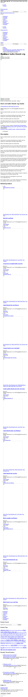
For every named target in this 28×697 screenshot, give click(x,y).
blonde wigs (12, 633)
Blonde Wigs (17, 125)
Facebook (3, 129)
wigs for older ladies (20, 645)
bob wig (2, 635)
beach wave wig (12, 630)
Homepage (5, 16)
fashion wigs (13, 638)
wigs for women (15, 647)
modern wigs (8, 643)
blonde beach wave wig (20, 632)
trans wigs (9, 645)
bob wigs (6, 635)
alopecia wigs (5, 630)
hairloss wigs (20, 638)
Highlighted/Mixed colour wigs (9, 126)
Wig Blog (5, 24)
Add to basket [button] (6, 224)
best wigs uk (12, 632)
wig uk (5, 649)
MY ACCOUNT (4, 12)
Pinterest (18, 129)
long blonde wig (8, 641)
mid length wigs (18, 641)
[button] (2, 10)
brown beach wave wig (12, 635)
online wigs (19, 643)
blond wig (25, 633)
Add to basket (3, 127)
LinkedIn (10, 129)
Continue (8, 693)
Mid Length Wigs (15, 214)
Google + (14, 129)
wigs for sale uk (8, 647)
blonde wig (6, 633)
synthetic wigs (4, 645)
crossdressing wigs (5, 638)
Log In (4, 4)
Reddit (24, 129)
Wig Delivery (6, 23)
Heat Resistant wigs (7, 214)
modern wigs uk (13, 643)
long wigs (13, 641)
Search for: (3, 624)
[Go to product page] (15, 655)
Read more (5, 311)
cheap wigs (20, 636)
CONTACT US (11, 12)
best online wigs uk (19, 630)
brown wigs (18, 635)
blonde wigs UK (19, 633)
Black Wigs (5, 514)
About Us (5, 18)
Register (5, 5)
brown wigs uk (24, 635)
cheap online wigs (12, 636)
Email (21, 129)
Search (19, 624)
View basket (3, 693)
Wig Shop (5, 17)
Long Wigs (18, 126)
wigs (15, 645)
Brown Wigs (5, 260)
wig (12, 645)
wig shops (21, 647)
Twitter (6, 129)
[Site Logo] (4, 9)
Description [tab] (5, 131)
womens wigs (11, 649)
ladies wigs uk (19, 640)
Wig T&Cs (5, 21)
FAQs (4, 19)
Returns (4, 22)
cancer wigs (4, 636)
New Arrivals (24, 126)
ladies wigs (10, 640)
